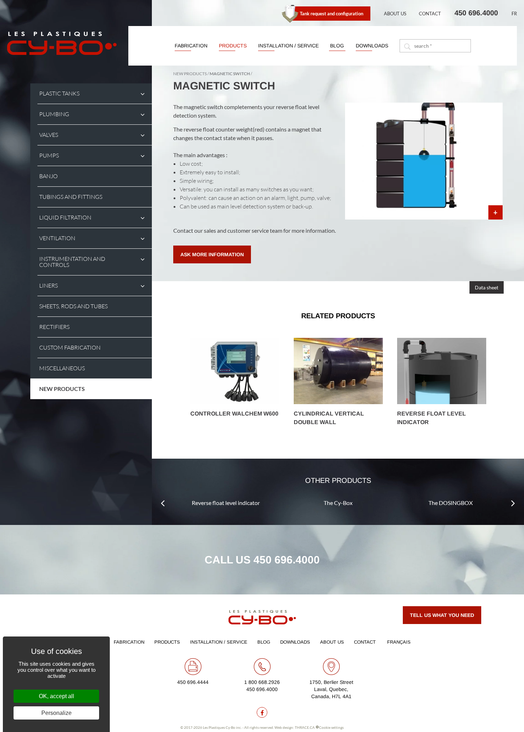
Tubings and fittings (70, 197)
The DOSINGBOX (450, 502)
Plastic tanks (59, 94)
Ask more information (212, 254)
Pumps (49, 156)
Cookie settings (331, 727)
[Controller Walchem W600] (234, 371)
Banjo (48, 176)
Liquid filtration (65, 218)
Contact (430, 13)
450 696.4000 (476, 13)
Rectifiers (54, 327)
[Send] (407, 46)
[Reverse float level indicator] (441, 371)
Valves (48, 135)
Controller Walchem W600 (234, 414)
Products (233, 45)
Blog (337, 45)
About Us (395, 13)
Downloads (372, 45)
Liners (48, 286)
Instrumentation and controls (72, 262)
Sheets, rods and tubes (73, 306)
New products (62, 389)
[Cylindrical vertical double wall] (338, 371)
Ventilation (57, 238)
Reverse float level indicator (226, 502)
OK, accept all (56, 696)
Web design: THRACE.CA (294, 727)
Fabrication (191, 45)
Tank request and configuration (331, 13)
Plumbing (54, 114)
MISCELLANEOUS (62, 368)
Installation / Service (288, 45)
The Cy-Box (338, 502)
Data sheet (486, 287)
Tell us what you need (442, 615)
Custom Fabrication (70, 348)
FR (514, 13)
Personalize (56, 713)
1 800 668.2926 (262, 682)
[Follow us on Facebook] (262, 712)
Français (399, 642)
